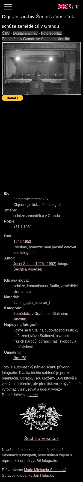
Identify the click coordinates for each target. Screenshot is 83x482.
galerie (32, 395)
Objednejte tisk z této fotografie (38, 205)
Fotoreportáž (51, 33)
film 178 (19, 358)
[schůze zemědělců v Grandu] (41, 68)
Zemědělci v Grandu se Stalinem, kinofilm (36, 39)
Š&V (6, 33)
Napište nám (12, 450)
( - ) (34, 264)
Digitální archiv (25, 33)
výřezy (56, 389)
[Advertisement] (41, 144)
